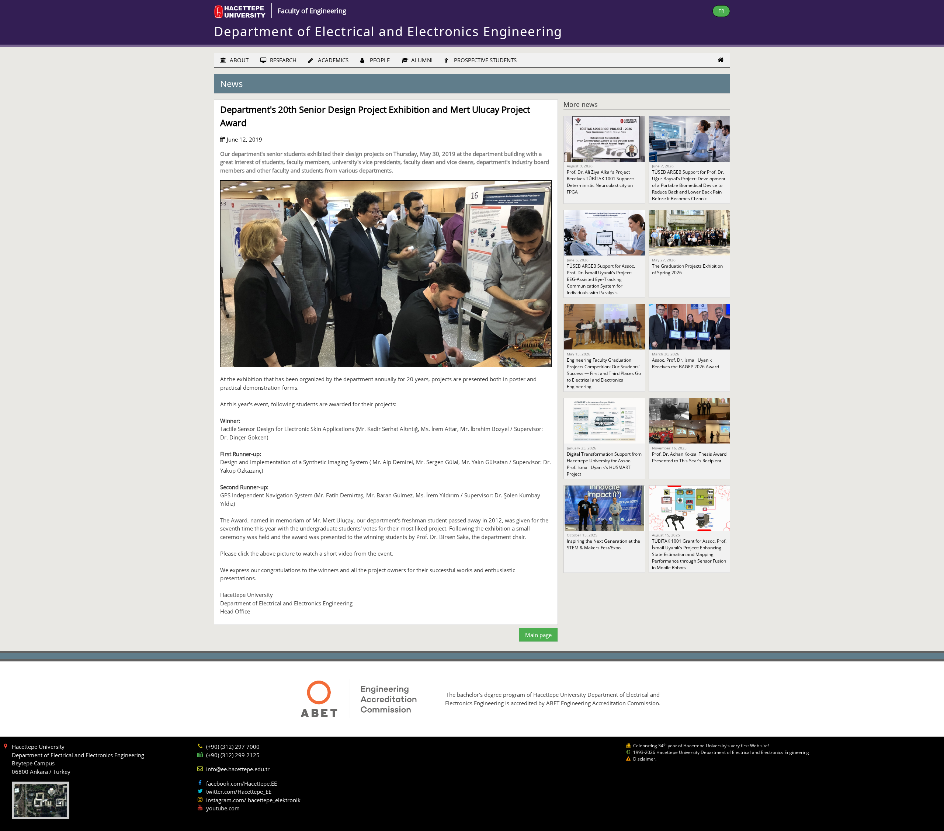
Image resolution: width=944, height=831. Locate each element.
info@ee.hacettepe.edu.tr (238, 769)
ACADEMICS (332, 60)
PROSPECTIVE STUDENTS (484, 60)
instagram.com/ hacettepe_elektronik (253, 800)
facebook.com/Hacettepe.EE (241, 783)
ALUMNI (421, 60)
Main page (538, 635)
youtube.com (223, 808)
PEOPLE (379, 60)
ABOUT (238, 60)
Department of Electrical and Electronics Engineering (388, 31)
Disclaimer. (644, 759)
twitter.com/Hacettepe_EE (238, 791)
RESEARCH (282, 60)
